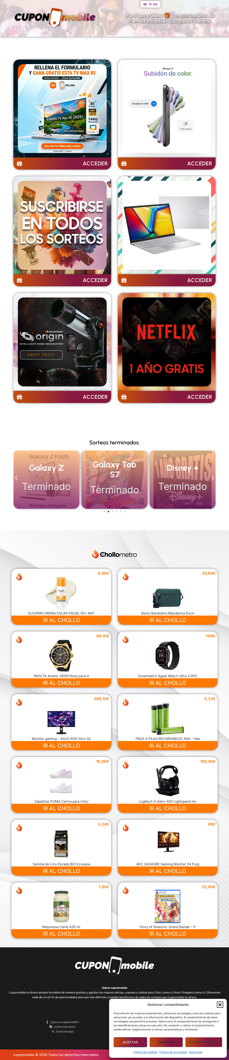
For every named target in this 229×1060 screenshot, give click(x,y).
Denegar (166, 1042)
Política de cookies (145, 1052)
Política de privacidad (173, 1052)
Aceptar (130, 1042)
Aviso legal (195, 1052)
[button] (220, 1004)
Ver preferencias (204, 1042)
